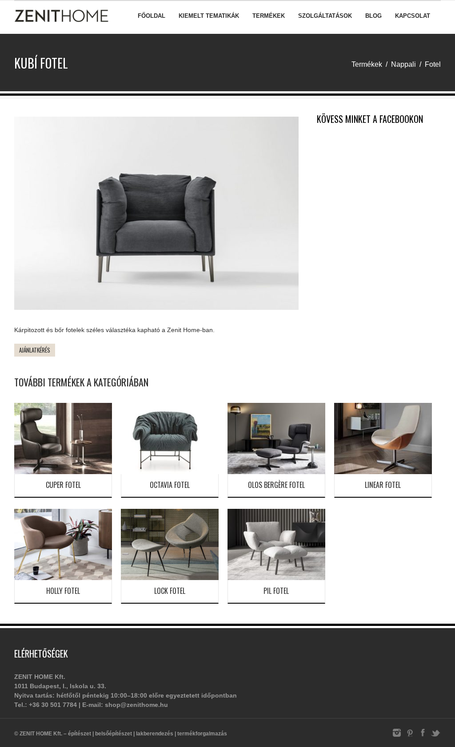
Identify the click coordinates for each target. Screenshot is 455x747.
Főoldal (151, 15)
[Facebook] (422, 736)
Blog (373, 15)
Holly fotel (63, 590)
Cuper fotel (63, 484)
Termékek (268, 15)
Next (312, 215)
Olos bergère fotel (276, 484)
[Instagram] (396, 736)
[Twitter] (435, 736)
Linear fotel (383, 484)
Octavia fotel (170, 484)
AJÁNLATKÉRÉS (34, 349)
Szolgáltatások (325, 15)
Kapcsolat (412, 15)
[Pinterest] (409, 736)
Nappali (403, 64)
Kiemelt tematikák (209, 15)
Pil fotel (276, 590)
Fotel (433, 64)
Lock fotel (169, 590)
